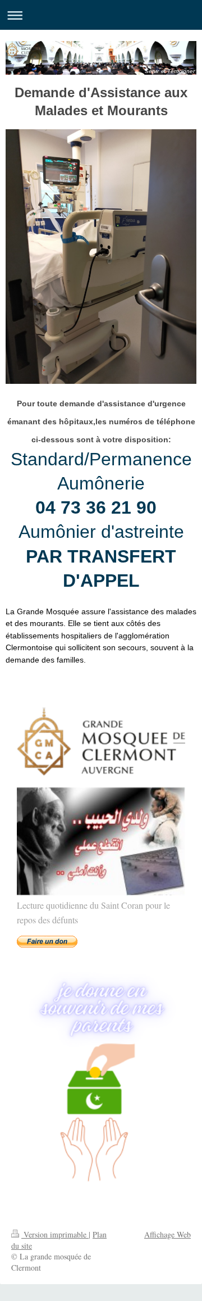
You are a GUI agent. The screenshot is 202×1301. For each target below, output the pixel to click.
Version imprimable (55, 1234)
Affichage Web (167, 1234)
